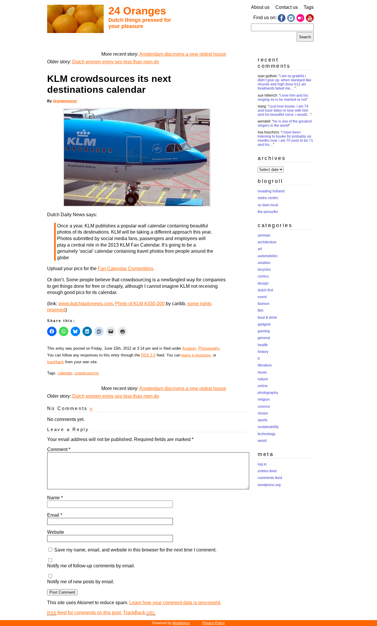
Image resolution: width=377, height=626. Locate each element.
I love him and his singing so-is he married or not (283, 97)
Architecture (267, 242)
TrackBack (139, 612)
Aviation (189, 348)
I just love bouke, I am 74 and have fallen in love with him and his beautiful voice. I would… (284, 110)
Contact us (286, 7)
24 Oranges (137, 11)
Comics (263, 276)
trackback (55, 362)
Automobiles (267, 256)
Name (55, 497)
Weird (262, 441)
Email (54, 515)
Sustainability (268, 427)
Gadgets (264, 324)
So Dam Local (268, 205)
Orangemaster (65, 101)
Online (263, 386)
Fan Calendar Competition (125, 268)
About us (260, 7)
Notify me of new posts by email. (80, 581)
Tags (309, 7)
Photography (208, 348)
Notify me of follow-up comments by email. (91, 565)
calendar (65, 373)
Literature (265, 365)
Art (260, 249)
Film (260, 310)
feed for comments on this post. (84, 612)
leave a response (196, 355)
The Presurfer (268, 212)
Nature (263, 379)
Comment (58, 449)
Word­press (181, 623)
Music (262, 372)
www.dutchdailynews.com (85, 303)
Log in (262, 464)
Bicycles (264, 269)
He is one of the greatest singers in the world (285, 123)
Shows (263, 413)
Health (263, 345)
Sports (262, 420)
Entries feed (267, 471)
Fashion (263, 304)
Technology (266, 434)
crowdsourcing (86, 373)
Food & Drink (267, 318)
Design (263, 283)
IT (258, 358)
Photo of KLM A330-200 (140, 303)
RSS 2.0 (148, 355)
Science (264, 406)
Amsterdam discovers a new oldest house (182, 54)
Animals (264, 235)
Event (262, 297)
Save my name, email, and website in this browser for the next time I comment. (135, 549)
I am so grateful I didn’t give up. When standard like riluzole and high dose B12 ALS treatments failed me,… (284, 82)
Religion (264, 399)
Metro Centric (268, 198)
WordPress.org (269, 485)
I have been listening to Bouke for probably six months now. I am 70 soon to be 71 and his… (285, 138)
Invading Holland (271, 191)
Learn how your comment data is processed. (175, 602)
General (264, 338)
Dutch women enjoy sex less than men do (115, 61)
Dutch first (265, 290)
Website (55, 532)
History (263, 352)
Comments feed (270, 478)
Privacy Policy (213, 623)
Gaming (264, 331)
